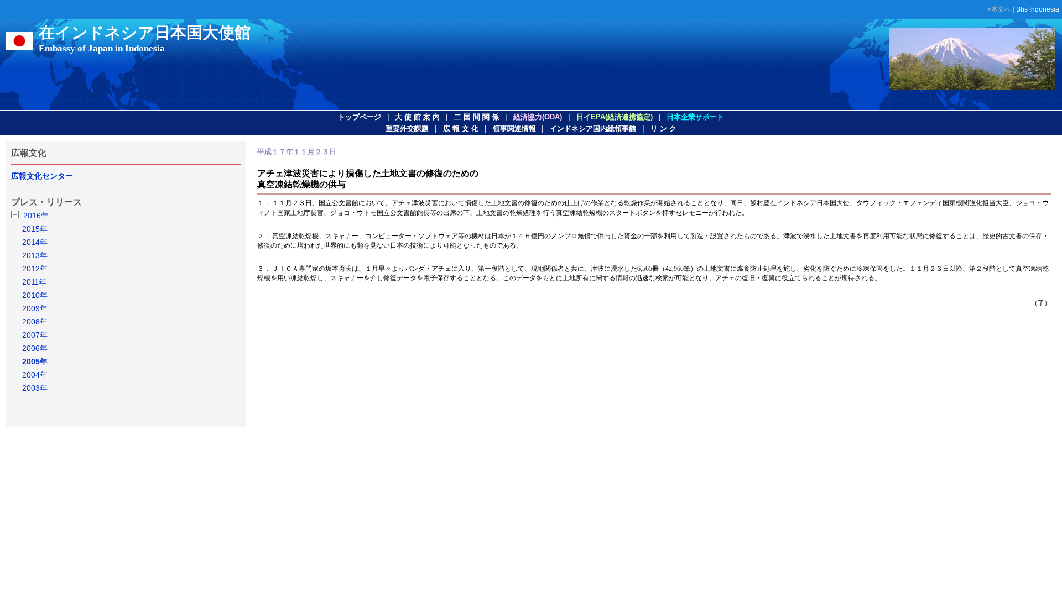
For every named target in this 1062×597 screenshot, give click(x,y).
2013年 (35, 255)
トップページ (359, 117)
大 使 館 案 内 (417, 117)
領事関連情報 (514, 128)
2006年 (35, 348)
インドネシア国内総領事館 (593, 128)
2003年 (35, 388)
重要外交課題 (407, 128)
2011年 (34, 281)
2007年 (35, 335)
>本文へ (999, 9)
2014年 (35, 242)
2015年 (35, 228)
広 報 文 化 (460, 128)
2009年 (35, 308)
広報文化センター (42, 175)
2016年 (36, 215)
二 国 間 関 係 (476, 117)
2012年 (35, 268)
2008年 (35, 321)
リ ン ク (663, 128)
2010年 (35, 295)
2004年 (35, 374)
